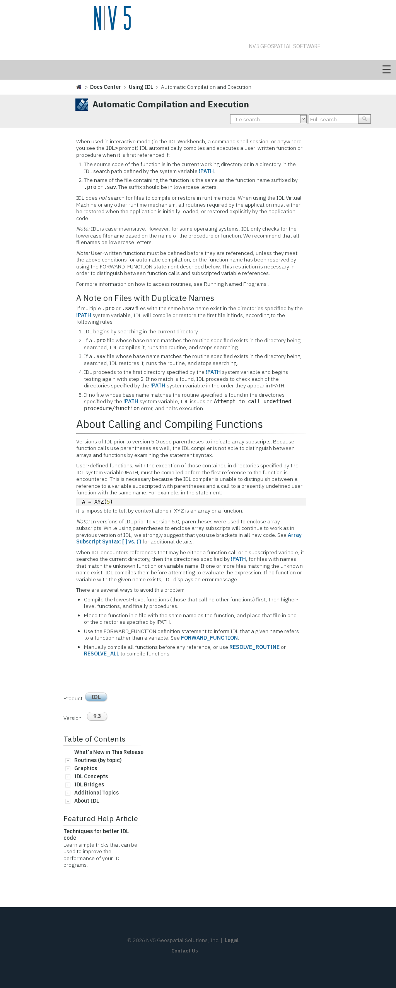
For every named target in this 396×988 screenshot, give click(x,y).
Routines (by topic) (97, 760)
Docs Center (105, 86)
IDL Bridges (89, 784)
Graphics (85, 768)
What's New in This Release (108, 752)
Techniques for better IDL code (96, 835)
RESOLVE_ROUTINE (254, 646)
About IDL (86, 800)
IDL (96, 696)
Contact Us (184, 950)
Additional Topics (96, 792)
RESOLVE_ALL (101, 653)
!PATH (206, 171)
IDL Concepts (91, 776)
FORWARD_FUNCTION (209, 637)
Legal (232, 940)
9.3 (97, 716)
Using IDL (141, 86)
